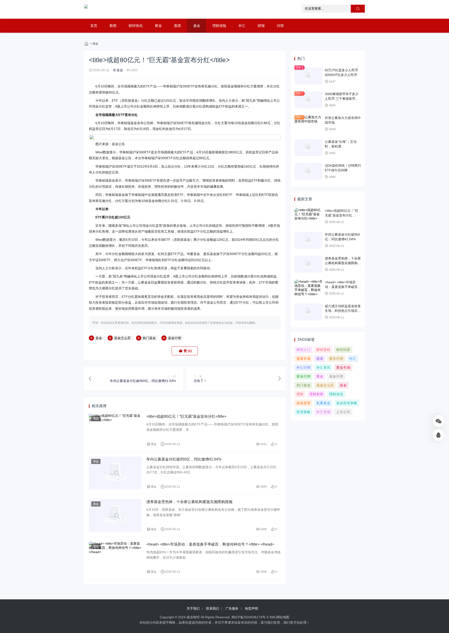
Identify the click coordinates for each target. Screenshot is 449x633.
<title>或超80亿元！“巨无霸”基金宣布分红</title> (186, 416)
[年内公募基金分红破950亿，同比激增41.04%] (115, 473)
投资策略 (304, 412)
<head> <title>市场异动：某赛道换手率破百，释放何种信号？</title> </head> (210, 544)
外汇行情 (304, 367)
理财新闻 (316, 394)
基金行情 (174, 338)
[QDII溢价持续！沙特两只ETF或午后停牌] (308, 171)
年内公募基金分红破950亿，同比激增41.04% (183, 459)
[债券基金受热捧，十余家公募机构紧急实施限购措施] (115, 515)
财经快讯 (136, 26)
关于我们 (193, 608)
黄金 (158, 26)
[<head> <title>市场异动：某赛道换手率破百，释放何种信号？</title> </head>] (115, 558)
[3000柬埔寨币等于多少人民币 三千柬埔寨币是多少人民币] (308, 99)
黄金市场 (343, 367)
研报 (261, 26)
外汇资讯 (323, 367)
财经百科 (323, 350)
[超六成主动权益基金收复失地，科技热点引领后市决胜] (308, 311)
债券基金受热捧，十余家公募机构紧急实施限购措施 (189, 502)
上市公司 (343, 412)
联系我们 (212, 608)
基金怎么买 (122, 338)
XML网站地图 (279, 617)
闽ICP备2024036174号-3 (250, 617)
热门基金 (149, 338)
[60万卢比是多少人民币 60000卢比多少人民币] (308, 76)
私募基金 (323, 403)
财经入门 (304, 350)
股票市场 (304, 358)
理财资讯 (336, 394)
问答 (280, 26)
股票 (177, 26)
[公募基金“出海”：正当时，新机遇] (308, 147)
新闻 (112, 26)
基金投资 (304, 403)
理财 (300, 394)
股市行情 (336, 358)
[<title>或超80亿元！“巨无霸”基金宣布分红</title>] (115, 430)
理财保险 (219, 26)
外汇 (242, 26)
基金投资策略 (346, 403)
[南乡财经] (86, 9)
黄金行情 (304, 376)
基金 (196, 26)
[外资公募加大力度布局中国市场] (308, 123)
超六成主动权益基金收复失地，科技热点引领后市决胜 (343, 310)
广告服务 (232, 608)
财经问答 (343, 350)
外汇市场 (323, 412)
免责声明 (251, 608)
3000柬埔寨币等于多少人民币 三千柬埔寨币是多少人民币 (341, 98)
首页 (93, 26)
